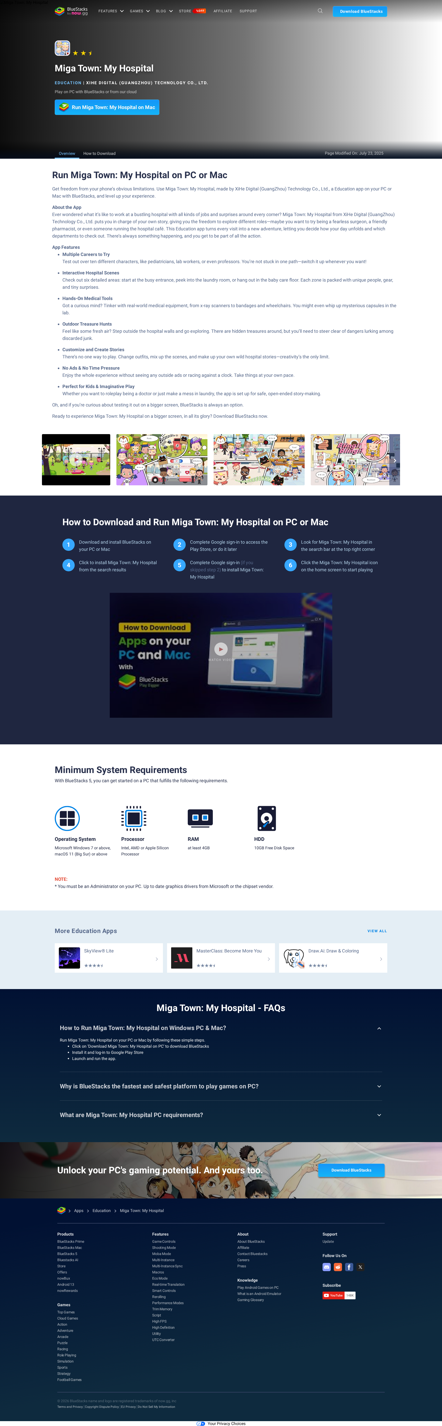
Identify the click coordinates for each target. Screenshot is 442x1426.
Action (62, 1324)
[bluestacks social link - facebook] (349, 1267)
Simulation (65, 1361)
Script (156, 1315)
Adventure (65, 1330)
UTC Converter (163, 1340)
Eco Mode (159, 1278)
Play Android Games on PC (258, 1287)
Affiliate (223, 11)
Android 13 (65, 1284)
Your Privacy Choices (227, 1423)
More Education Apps (86, 931)
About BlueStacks (251, 1241)
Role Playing (66, 1355)
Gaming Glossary (250, 1300)
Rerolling (158, 1297)
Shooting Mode (163, 1248)
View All (377, 931)
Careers (243, 1260)
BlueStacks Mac (69, 1248)
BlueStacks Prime (70, 1241)
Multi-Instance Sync (167, 1266)
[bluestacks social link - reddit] (338, 1267)
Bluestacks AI (67, 1260)
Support (248, 11)
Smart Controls (163, 1291)
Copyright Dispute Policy (102, 1407)
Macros (158, 1272)
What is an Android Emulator (259, 1294)
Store (191, 11)
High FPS (159, 1321)
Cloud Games (67, 1318)
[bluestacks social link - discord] (327, 1267)
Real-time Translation (168, 1284)
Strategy (63, 1373)
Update (328, 1241)
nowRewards (67, 1291)
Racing (62, 1349)
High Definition (163, 1327)
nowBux (63, 1278)
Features (107, 11)
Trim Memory (162, 1309)
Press (241, 1266)
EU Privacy (128, 1407)
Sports (62, 1367)
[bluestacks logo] (71, 11)
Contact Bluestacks (252, 1254)
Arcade (62, 1337)
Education (68, 82)
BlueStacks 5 (67, 1254)
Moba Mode (161, 1254)
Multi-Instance (163, 1260)
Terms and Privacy (70, 1407)
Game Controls (163, 1241)
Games (136, 11)
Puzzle (62, 1343)
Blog (161, 11)
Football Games (69, 1380)
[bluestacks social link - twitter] (360, 1267)
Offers (62, 1272)
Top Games (66, 1312)
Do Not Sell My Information (156, 1407)
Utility (156, 1334)
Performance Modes (168, 1303)
